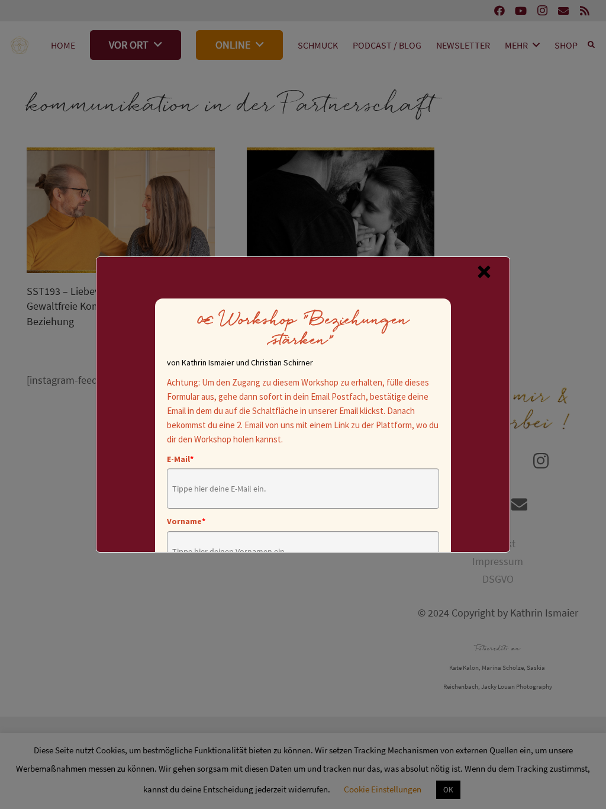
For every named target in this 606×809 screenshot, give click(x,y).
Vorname (186, 521)
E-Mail (180, 459)
